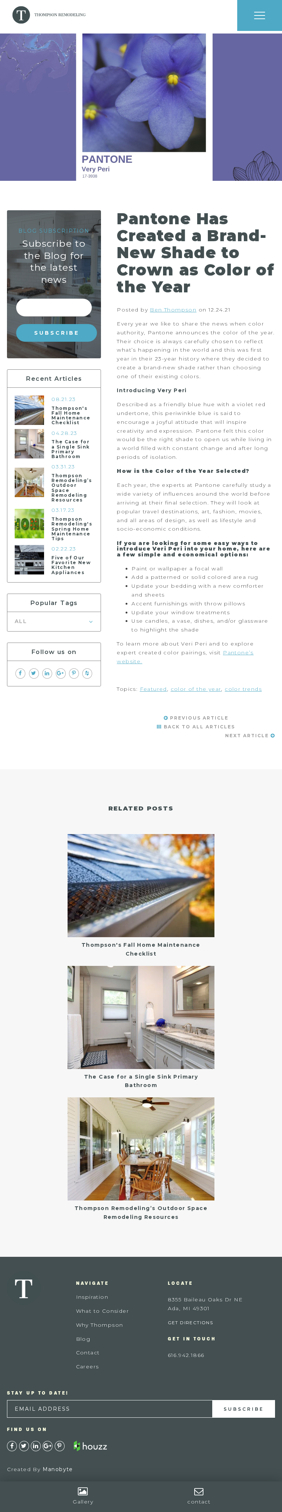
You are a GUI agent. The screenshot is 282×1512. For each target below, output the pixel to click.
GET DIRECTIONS (190, 1322)
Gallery (83, 1501)
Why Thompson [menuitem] (99, 1325)
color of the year (196, 689)
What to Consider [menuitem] (102, 1311)
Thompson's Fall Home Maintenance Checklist (70, 415)
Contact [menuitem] (88, 1352)
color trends (243, 689)
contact (198, 1501)
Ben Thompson (173, 309)
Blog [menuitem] (83, 1339)
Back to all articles (198, 726)
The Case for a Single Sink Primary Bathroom (70, 449)
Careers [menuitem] (87, 1366)
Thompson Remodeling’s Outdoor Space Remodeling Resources (71, 488)
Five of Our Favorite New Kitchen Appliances (71, 565)
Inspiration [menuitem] (92, 1297)
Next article (248, 735)
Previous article (198, 718)
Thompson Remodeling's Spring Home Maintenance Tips (71, 528)
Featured (153, 689)
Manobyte (58, 1469)
